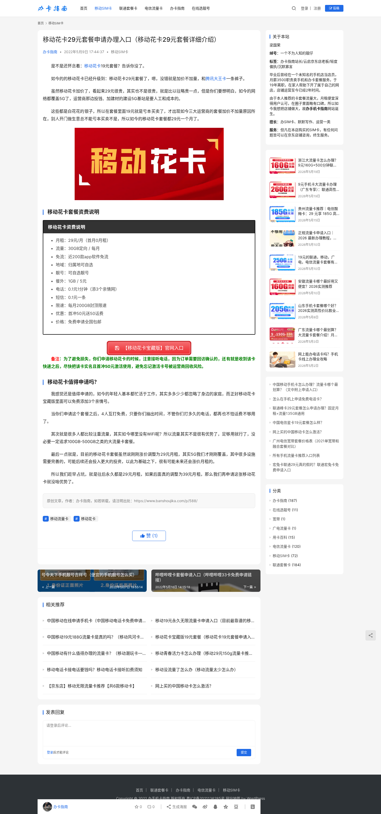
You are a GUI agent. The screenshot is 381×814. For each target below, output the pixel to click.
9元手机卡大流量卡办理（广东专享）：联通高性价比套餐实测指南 (317, 189)
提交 (244, 752)
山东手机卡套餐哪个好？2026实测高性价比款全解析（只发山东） (319, 310)
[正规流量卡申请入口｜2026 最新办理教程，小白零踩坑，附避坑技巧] (282, 238)
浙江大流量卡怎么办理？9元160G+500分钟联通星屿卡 (318, 165)
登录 (304, 8)
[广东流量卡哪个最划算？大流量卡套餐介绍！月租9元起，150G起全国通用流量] (282, 335)
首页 (83, 8)
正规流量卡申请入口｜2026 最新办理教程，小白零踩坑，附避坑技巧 (317, 237)
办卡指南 (177, 8)
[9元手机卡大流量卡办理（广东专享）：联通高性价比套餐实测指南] (282, 190)
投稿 (335, 8)
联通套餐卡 (128, 8)
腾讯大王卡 (216, 78)
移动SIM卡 (103, 8)
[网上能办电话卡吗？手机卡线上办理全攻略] (282, 360)
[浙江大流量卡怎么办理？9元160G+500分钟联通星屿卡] (282, 166)
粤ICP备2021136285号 (205, 798)
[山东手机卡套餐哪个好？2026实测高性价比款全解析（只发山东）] (282, 311)
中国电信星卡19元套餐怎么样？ (298, 422)
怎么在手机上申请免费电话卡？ (298, 399)
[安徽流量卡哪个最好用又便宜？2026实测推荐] (282, 287)
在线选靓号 (201, 8)
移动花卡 (92, 65)
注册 (317, 8)
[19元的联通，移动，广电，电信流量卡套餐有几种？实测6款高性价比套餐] (282, 263)
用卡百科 (280, 537)
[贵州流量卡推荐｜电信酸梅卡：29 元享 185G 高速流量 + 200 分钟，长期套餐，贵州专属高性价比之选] (282, 214)
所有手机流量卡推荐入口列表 (296, 455)
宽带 (276, 519)
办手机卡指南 (159, 798)
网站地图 (233, 798)
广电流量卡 (282, 528)
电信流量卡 (154, 8)
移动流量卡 (59, 518)
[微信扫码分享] (194, 806)
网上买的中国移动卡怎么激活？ (298, 432)
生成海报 (179, 806)
